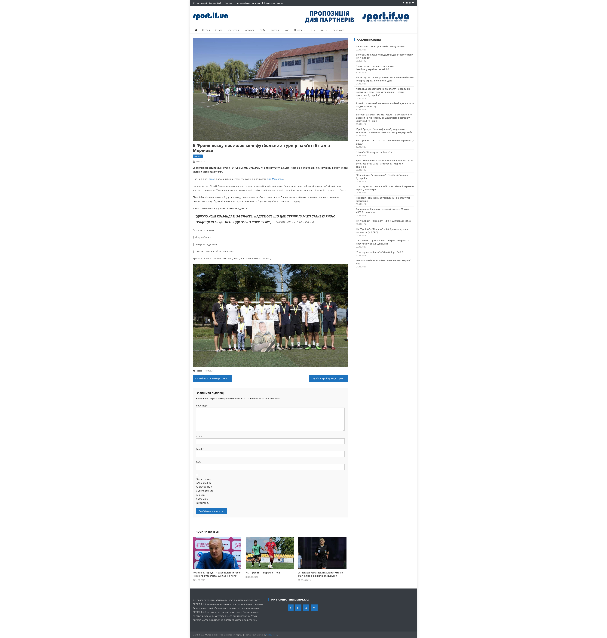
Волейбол (249, 30)
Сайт (198, 462)
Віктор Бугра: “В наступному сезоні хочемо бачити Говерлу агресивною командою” (385, 79)
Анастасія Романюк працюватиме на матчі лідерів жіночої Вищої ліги (320, 574)
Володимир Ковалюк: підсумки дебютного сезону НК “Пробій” (384, 56)
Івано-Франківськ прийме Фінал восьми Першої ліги (383, 262)
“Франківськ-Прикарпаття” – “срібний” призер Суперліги (382, 176)
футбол (208, 370)
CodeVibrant (271, 634)
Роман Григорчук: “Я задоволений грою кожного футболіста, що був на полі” (217, 574)
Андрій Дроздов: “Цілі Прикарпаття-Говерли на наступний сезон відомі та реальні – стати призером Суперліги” (383, 92)
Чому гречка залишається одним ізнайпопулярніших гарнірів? (375, 68)
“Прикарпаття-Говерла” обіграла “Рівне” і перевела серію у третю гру (385, 188)
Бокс (286, 30)
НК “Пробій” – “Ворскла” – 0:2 (263, 572)
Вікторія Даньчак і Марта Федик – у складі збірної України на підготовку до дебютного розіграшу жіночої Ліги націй (384, 117)
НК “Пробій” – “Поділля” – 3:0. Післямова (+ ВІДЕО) (384, 220)
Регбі (262, 30)
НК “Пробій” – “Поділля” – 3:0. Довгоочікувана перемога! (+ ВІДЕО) (382, 231)
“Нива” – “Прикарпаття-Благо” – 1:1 (375, 152)
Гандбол (274, 30)
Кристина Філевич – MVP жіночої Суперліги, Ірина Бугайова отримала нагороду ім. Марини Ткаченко (384, 163)
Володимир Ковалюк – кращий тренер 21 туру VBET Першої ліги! (382, 211)
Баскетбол (233, 30)
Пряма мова (337, 30)
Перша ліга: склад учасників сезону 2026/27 (380, 46)
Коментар (202, 405)
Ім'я (199, 436)
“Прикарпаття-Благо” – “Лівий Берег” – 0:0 (379, 252)
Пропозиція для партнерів (248, 3)
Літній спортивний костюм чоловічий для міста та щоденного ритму (385, 105)
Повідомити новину (273, 3)
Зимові (298, 30)
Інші (322, 30)
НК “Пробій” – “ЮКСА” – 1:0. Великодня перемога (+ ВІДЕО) (385, 142)
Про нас (228, 3)
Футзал (218, 30)
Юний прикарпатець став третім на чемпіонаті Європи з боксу (214, 378)
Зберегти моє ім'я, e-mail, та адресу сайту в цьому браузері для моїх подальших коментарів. (204, 490)
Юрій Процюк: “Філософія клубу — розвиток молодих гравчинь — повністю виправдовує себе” (384, 131)
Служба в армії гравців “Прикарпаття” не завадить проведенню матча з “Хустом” (330, 378)
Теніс (312, 30)
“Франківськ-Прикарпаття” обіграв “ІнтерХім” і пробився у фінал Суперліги (382, 242)
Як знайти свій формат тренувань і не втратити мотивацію (383, 199)
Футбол (206, 30)
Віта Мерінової (275, 178)
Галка (211, 178)
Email (200, 449)
